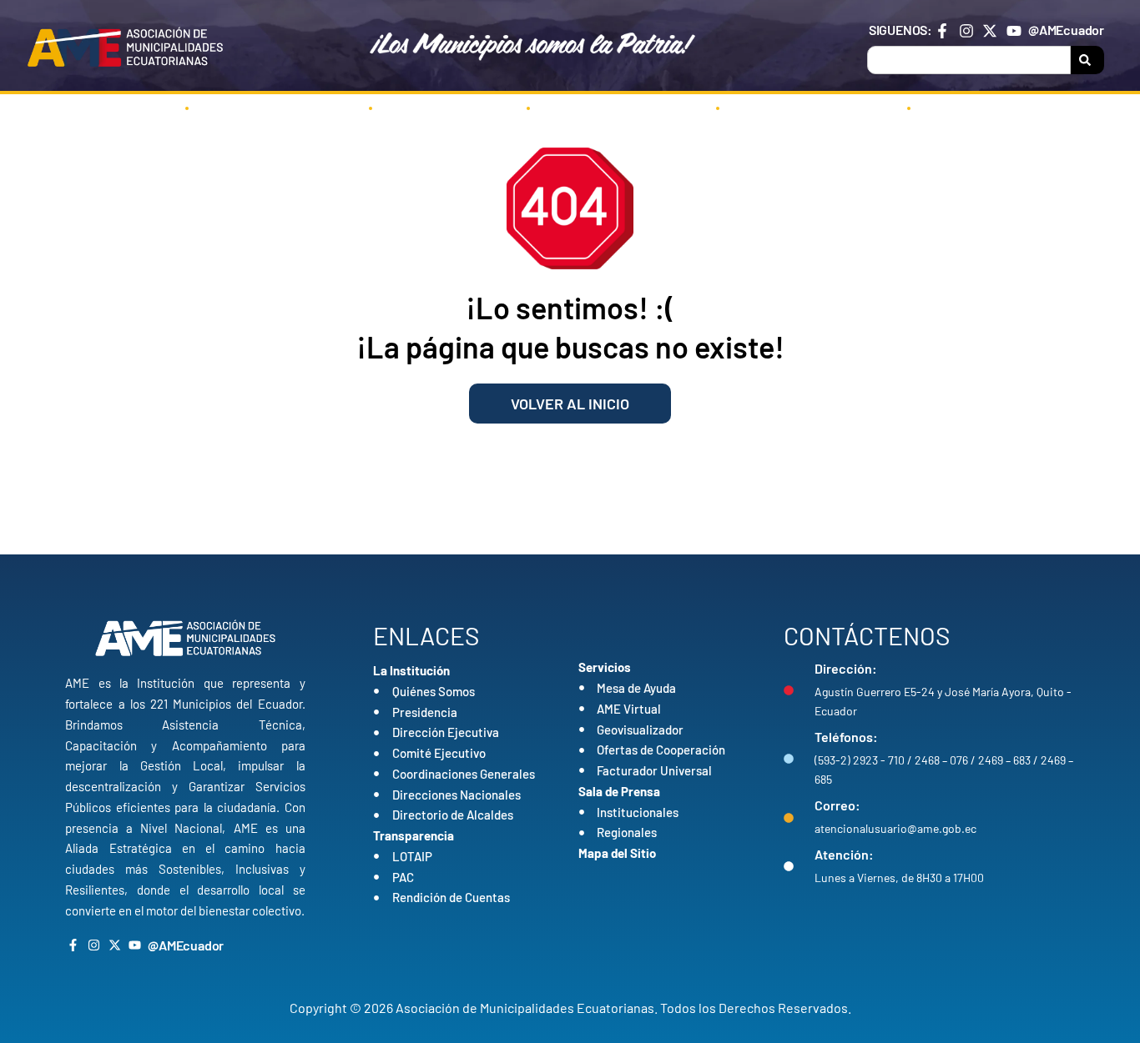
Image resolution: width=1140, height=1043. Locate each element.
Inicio (131, 107)
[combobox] (969, 60)
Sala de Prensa (802, 107)
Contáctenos (987, 107)
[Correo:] (789, 818)
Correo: (837, 805)
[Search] (1087, 60)
